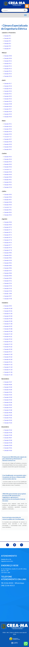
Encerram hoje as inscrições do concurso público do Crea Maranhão (13, 518)
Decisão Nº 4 (7, 43)
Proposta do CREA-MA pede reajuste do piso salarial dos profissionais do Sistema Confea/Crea (14, 458)
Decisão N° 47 (7, 169)
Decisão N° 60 (7, 207)
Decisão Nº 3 (7, 41)
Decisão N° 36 (7, 136)
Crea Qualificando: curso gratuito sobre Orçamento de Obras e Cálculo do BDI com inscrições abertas (14, 477)
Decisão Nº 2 (7, 38)
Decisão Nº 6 (7, 46)
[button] (27, 6)
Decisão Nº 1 (7, 35)
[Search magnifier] (24, 10)
